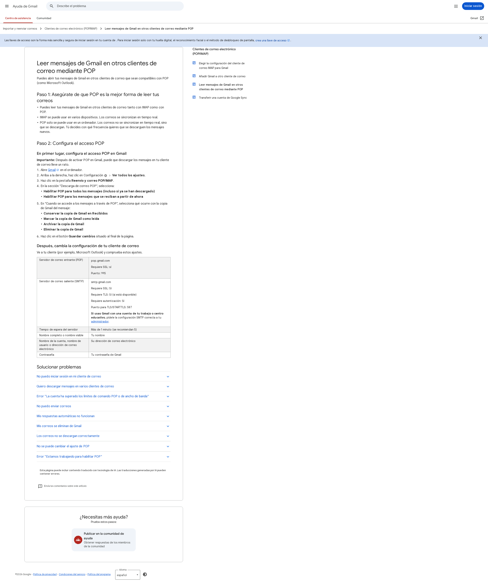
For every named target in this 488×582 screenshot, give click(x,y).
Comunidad (44, 18)
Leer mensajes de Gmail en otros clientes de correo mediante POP (221, 87)
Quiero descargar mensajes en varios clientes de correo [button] (75, 386)
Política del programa (99, 574)
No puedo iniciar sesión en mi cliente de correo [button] (69, 376)
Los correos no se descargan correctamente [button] (68, 436)
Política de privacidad (45, 574)
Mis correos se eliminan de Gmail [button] (59, 426)
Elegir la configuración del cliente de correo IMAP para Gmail (222, 66)
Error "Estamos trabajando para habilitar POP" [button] (69, 457)
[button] (6, 6)
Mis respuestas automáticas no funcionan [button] (66, 416)
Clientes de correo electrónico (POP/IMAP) (214, 51)
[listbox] (127, 575)
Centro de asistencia (18, 18)
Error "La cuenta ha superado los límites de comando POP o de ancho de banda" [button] (93, 396)
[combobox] (120, 6)
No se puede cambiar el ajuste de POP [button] (63, 446)
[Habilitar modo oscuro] (144, 574)
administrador (99, 321)
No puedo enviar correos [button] (54, 406)
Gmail (51, 170)
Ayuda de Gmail (25, 6)
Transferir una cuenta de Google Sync (223, 97)
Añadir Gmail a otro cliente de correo (222, 76)
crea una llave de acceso (271, 40)
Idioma (123, 569)
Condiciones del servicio (72, 574)
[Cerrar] (480, 38)
